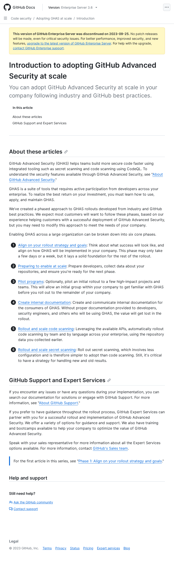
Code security (21, 18)
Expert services (108, 548)
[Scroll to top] (164, 555)
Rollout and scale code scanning (46, 328)
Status (75, 548)
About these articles (35, 151)
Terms (47, 548)
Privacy (60, 548)
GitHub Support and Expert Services (57, 380)
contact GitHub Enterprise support (38, 48)
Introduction (85, 18)
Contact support (26, 509)
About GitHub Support (58, 403)
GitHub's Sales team (110, 448)
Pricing (88, 548)
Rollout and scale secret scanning (47, 349)
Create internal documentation (44, 302)
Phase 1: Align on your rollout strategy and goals (120, 461)
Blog (126, 548)
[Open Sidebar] (5, 18)
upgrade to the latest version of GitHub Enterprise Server (69, 43)
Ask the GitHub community (33, 502)
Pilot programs (31, 281)
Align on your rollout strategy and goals (52, 245)
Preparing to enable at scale (42, 266)
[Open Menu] (166, 7)
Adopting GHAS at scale (54, 18)
